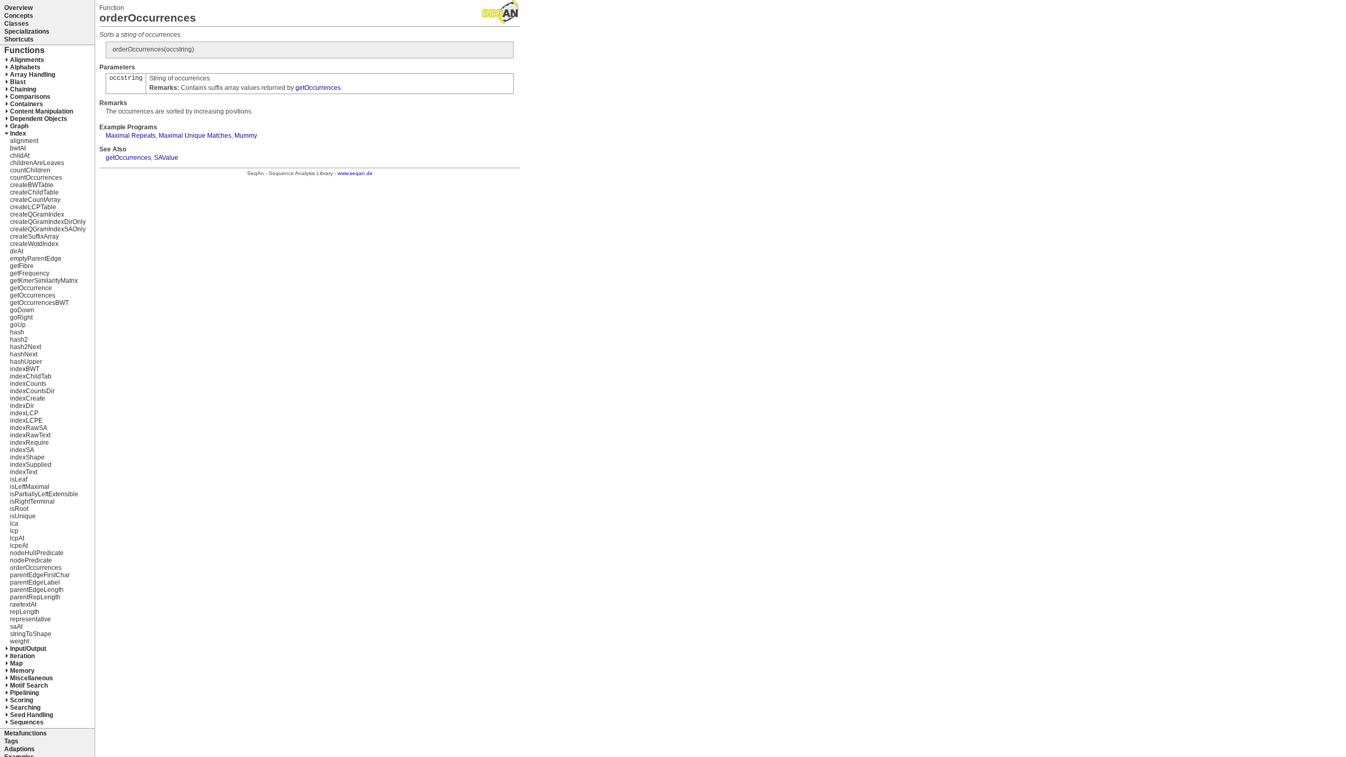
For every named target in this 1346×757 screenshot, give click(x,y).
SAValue (166, 157)
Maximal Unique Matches (195, 135)
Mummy (245, 135)
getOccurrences (318, 87)
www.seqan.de (355, 173)
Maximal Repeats (131, 135)
